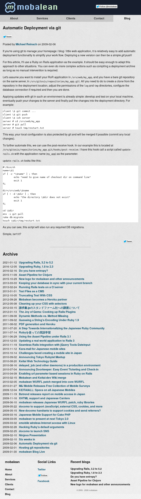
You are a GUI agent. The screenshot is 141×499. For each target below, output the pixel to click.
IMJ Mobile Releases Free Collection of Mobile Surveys (54, 386)
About (14, 18)
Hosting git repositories (34, 447)
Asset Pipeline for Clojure (35, 275)
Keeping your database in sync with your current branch (55, 283)
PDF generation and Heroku (37, 324)
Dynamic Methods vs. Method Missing (43, 316)
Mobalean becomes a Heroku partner (43, 299)
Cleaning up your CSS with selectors (43, 303)
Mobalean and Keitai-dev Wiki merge (42, 378)
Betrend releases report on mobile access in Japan (52, 394)
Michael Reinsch (26, 44)
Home (8, 469)
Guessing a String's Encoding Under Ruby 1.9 (49, 320)
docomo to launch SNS (34, 431)
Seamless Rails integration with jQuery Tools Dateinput (54, 345)
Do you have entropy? (33, 271)
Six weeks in (27, 439)
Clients (70, 18)
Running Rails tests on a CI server (41, 287)
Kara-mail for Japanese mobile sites (42, 349)
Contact (99, 18)
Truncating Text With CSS (35, 295)
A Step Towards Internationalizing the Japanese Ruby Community (62, 328)
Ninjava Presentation (32, 435)
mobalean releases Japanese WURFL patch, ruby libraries (56, 402)
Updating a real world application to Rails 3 (46, 340)
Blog (127, 18)
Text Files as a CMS (31, 291)
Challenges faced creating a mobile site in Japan (50, 353)
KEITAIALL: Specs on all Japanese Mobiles (47, 390)
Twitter (42, 469)
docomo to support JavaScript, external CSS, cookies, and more (60, 406)
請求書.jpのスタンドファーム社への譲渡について (49, 308)
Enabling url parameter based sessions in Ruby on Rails (55, 373)
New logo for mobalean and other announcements (51, 279)
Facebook (43, 481)
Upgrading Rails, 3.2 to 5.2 (36, 262)
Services (42, 18)
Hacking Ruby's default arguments (41, 427)
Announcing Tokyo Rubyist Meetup (42, 357)
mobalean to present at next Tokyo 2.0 (43, 419)
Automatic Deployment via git (38, 443)
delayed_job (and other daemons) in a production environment (59, 365)
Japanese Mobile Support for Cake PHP (44, 415)
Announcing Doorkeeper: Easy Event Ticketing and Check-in (59, 369)
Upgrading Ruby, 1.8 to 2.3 (36, 266)
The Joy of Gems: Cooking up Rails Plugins (47, 312)
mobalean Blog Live (32, 452)
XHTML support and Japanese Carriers (44, 398)
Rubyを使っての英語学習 (35, 332)
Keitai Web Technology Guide (38, 361)
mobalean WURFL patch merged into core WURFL (51, 382)
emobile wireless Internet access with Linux (47, 423)
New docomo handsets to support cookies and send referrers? (60, 410)
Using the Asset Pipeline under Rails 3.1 (45, 336)
